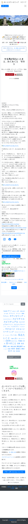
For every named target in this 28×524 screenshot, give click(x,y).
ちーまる (6, 313)
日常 (18, 343)
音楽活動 (18, 351)
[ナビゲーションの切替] (25, 6)
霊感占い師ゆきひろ (16, 350)
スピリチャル (15, 279)
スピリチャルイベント (8, 457)
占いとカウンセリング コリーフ (14, 2)
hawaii (5, 311)
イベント (12, 313)
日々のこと (11, 343)
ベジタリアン (15, 326)
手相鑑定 (20, 341)
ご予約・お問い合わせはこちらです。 (14, 472)
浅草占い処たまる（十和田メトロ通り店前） (17, 487)
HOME (14, 287)
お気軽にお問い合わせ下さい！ (11, 256)
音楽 (14, 351)
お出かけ (14, 311)
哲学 (20, 279)
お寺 (18, 311)
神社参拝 (20, 346)
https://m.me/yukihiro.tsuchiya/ (10, 224)
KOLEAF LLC (12, 520)
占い (16, 338)
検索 (23, 304)
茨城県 (9, 348)
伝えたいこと (13, 282)
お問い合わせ (5, 6)
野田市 (13, 349)
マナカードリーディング (14, 330)
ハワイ (8, 326)
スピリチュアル (11, 322)
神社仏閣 (13, 346)
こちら (16, 235)
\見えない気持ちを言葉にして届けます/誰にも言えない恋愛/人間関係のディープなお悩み (14, 18)
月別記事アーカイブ (13, 357)
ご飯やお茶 (22, 311)
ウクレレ (6, 316)
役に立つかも (14, 341)
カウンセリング (8, 279)
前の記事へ (4, 282)
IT (9, 311)
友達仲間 (8, 341)
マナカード (10, 329)
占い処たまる (17, 48)
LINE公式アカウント (7, 258)
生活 (22, 279)
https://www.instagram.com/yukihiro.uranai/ (14, 227)
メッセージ (7, 335)
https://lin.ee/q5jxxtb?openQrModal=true (13, 233)
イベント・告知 (20, 313)
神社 (5, 346)
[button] (2, 20)
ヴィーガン (13, 335)
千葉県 (12, 338)
